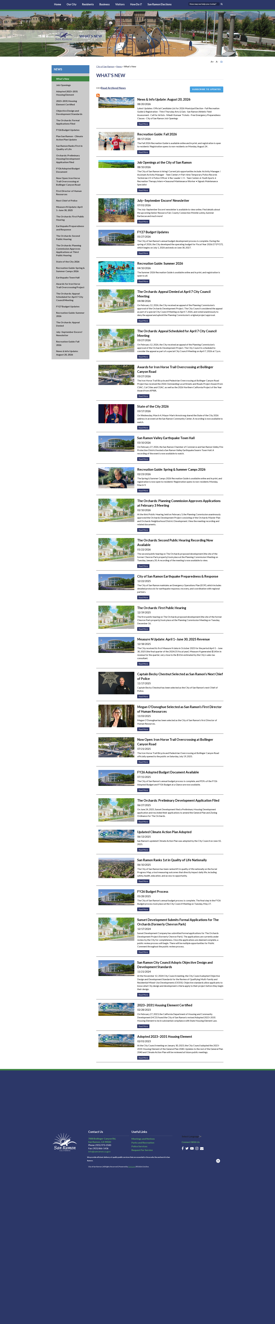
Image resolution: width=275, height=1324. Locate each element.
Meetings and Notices (143, 1138)
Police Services (139, 1146)
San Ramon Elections (160, 4)
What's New (62, 78)
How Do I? (136, 4)
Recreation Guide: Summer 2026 (160, 263)
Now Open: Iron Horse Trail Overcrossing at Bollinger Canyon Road (68, 181)
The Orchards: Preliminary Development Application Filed (178, 800)
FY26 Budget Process (152, 891)
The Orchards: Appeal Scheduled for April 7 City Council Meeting (69, 296)
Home (57, 4)
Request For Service (142, 1150)
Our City (71, 4)
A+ (212, 61)
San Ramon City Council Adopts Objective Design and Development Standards (175, 965)
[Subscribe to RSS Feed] (98, 95)
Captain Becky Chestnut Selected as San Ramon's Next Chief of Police (180, 676)
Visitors (120, 4)
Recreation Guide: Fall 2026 (157, 134)
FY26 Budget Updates (67, 130)
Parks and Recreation (142, 1142)
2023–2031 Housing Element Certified (164, 1005)
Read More (142, 123)
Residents (88, 4)
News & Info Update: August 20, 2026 (163, 99)
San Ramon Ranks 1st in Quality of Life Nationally (172, 860)
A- (217, 61)
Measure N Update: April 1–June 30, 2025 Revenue (173, 639)
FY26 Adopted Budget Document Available (168, 772)
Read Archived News (113, 88)
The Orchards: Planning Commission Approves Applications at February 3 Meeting (179, 503)
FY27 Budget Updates (67, 306)
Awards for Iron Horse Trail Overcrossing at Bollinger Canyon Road (175, 369)
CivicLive (131, 1167)
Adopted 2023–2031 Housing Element (164, 1036)
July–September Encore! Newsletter (163, 200)
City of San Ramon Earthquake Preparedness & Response (177, 576)
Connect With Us (191, 1142)
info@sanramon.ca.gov (99, 1151)
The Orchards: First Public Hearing (161, 608)
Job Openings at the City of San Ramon (164, 162)
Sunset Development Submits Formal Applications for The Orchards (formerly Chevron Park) (178, 922)
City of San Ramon (105, 66)
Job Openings (63, 85)
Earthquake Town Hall (67, 277)
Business (104, 4)
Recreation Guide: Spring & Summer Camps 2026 (171, 469)
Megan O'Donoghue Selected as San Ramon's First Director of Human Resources (179, 709)
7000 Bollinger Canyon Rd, (102, 1138)
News (58, 69)
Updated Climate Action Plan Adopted (164, 832)
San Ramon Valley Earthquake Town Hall (166, 438)
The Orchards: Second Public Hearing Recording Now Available (175, 542)
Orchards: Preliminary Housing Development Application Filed (68, 158)
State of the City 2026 (67, 261)
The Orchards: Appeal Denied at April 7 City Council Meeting (174, 294)
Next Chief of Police (66, 200)
